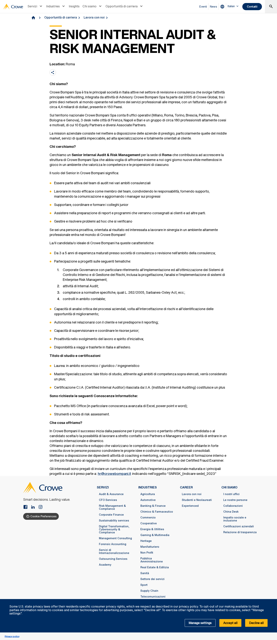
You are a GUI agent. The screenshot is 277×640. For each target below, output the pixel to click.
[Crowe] (13, 6)
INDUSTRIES (147, 487)
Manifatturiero (149, 546)
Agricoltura (147, 494)
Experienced (190, 505)
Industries (53, 6)
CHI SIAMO (229, 487)
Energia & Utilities (152, 529)
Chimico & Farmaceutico (156, 511)
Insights (74, 6)
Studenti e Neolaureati (197, 499)
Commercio (148, 517)
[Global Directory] (223, 6)
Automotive (148, 499)
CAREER (186, 487)
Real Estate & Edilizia (154, 567)
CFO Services (108, 499)
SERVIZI (103, 487)
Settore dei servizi (152, 579)
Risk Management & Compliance (112, 507)
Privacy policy (12, 636)
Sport (144, 584)
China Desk (231, 511)
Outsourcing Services (113, 558)
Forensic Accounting (112, 544)
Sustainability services (114, 520)
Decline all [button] (256, 623)
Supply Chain (149, 590)
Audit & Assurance (111, 494)
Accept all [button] (230, 623)
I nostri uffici (231, 494)
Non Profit (146, 552)
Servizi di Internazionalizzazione (114, 551)
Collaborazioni (233, 505)
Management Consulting (115, 538)
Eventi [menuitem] (203, 6)
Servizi (32, 6)
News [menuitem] (213, 6)
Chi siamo (89, 6)
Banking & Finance (153, 505)
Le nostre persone (235, 499)
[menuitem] (35, 6)
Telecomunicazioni (152, 596)
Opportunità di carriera (122, 6)
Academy (105, 564)
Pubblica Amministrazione (151, 560)
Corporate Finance (111, 514)
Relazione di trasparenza (240, 532)
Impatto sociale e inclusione (234, 519)
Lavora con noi (94, 17)
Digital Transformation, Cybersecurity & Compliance (114, 529)
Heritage (146, 540)
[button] (272, 601)
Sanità (144, 573)
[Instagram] (40, 507)
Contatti (252, 6)
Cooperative (148, 523)
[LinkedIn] (34, 507)
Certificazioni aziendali (238, 526)
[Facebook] (27, 507)
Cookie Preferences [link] (43, 516)
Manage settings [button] (200, 623)
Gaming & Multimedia (154, 535)
